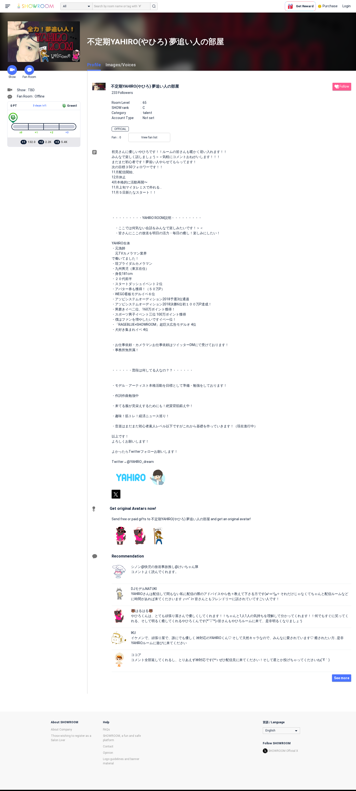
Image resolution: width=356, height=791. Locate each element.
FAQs (106, 729)
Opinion (108, 752)
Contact (108, 746)
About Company (61, 729)
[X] (116, 494)
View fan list (149, 137)
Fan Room (29, 77)
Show (12, 77)
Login (346, 6)
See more (341, 678)
